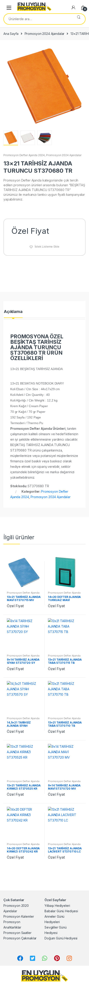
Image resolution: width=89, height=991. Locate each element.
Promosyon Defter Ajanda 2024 (24, 155)
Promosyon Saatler (17, 933)
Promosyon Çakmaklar (20, 938)
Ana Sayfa (10, 34)
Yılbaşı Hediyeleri (57, 905)
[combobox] (38, 19)
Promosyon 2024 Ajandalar (45, 34)
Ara (78, 19)
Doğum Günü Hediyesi (60, 938)
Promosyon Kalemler (18, 916)
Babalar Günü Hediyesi (61, 911)
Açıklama (13, 312)
